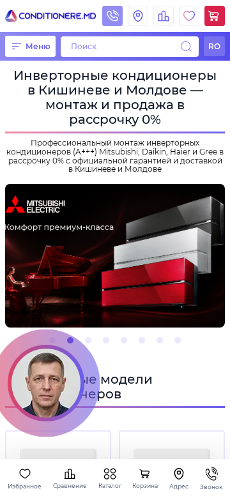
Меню (38, 46)
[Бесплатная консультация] (46, 383)
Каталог (109, 485)
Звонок (211, 486)
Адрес (178, 486)
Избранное (25, 486)
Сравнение (70, 485)
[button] (52, 340)
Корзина (145, 485)
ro (214, 46)
